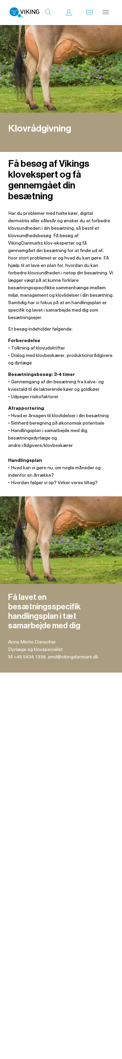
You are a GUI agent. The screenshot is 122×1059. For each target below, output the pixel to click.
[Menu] (106, 12)
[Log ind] (68, 12)
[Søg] (48, 12)
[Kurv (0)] (89, 12)
